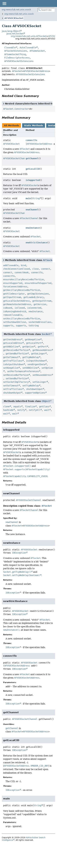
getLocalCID (33, 169)
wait (46, 410)
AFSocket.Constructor (15, 109)
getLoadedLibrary (33, 297)
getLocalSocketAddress (16, 301)
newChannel (32, 209)
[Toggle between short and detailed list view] (3, 103)
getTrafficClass (12, 360)
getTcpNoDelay (30, 357)
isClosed (20, 308)
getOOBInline (10, 346)
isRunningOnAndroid (14, 311)
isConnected (34, 308)
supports (8, 325)
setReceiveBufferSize (15, 375)
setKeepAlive (10, 368)
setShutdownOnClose (14, 322)
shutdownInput (34, 389)
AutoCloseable (28, 47)
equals (17, 406)
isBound (7, 308)
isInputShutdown (35, 360)
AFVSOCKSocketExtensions (18, 61)
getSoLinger (38, 353)
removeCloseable (12, 315)
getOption (28, 346)
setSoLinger (39, 382)
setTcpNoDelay (30, 385)
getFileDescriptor (14, 293)
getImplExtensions (38, 293)
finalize (30, 406)
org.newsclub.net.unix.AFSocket (28, 36)
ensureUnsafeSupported (38, 283)
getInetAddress (12, 339)
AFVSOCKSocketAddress (36, 71)
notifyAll (34, 410)
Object (46, 401)
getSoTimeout (10, 357)
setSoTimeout (10, 385)
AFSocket (17, 71)
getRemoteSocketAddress (17, 304)
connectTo (31, 140)
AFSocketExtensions (15, 51)
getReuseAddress (41, 350)
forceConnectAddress (15, 286)
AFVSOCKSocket (13, 18)
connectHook (21, 272)
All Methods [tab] (11, 125)
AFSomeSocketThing (15, 54)
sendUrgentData (36, 364)
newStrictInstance (36, 242)
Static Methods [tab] (33, 125)
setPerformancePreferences (23, 371)
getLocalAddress (12, 343)
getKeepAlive (32, 339)
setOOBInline (30, 368)
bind (23, 265)
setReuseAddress (41, 375)
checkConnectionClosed (16, 269)
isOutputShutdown (13, 364)
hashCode (8, 410)
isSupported (33, 180)
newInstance (33, 228)
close (35, 269)
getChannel (32, 158)
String (36, 198)
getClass (44, 406)
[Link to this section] (41, 96)
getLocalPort (33, 343)
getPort (42, 346)
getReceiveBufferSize (15, 350)
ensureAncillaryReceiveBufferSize (23, 279)
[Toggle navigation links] (4, 3)
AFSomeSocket (37, 51)
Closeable (10, 47)
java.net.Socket (14, 33)
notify (21, 410)
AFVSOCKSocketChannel (15, 158)
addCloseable (10, 265)
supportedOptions (35, 392)
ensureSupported (12, 283)
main (28, 198)
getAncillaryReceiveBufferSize (21, 290)
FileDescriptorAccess (17, 57)
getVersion (40, 304)
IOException (19, 552)
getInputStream (12, 297)
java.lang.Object (11, 31)
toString (33, 325)
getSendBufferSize (16, 353)
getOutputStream (41, 301)
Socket (46, 334)
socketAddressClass (39, 322)
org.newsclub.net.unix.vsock (16, 9)
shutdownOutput (12, 392)
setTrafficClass (12, 389)
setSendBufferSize (16, 378)
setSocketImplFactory (15, 382)
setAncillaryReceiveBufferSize (21, 318)
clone (6, 406)
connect (45, 269)
